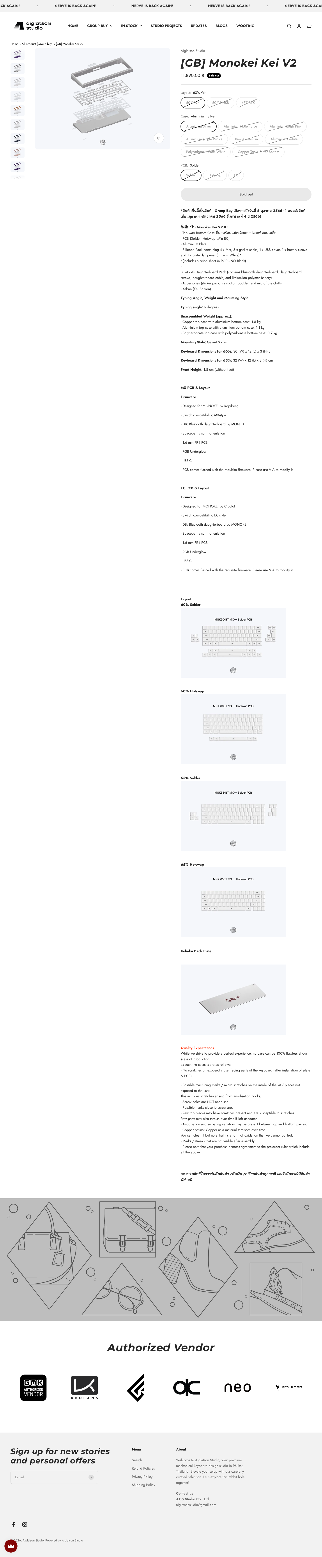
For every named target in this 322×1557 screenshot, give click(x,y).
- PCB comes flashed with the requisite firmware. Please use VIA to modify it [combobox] (237, 570)
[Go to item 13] (18, 125)
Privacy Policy (142, 1476)
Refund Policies (143, 1468)
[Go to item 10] (18, 83)
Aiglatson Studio (193, 50)
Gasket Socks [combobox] (227, 369)
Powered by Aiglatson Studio (64, 1540)
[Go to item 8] (18, 55)
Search (137, 1460)
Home (14, 44)
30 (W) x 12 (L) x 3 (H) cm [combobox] (227, 374)
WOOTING (245, 25)
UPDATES (199, 25)
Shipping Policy (143, 1484)
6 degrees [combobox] (229, 352)
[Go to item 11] (18, 97)
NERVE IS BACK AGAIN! (48, 5)
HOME (72, 25)
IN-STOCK (129, 25)
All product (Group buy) (37, 44)
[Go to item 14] (18, 139)
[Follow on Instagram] (25, 1524)
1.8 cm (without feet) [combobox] (207, 369)
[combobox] (246, 347)
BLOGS (222, 25)
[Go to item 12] (18, 111)
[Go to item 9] (18, 69)
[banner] (246, 357)
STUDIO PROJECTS (166, 25)
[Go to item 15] (18, 153)
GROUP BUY (97, 25)
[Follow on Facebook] (13, 1524)
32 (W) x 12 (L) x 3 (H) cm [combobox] (227, 378)
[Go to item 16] (18, 167)
